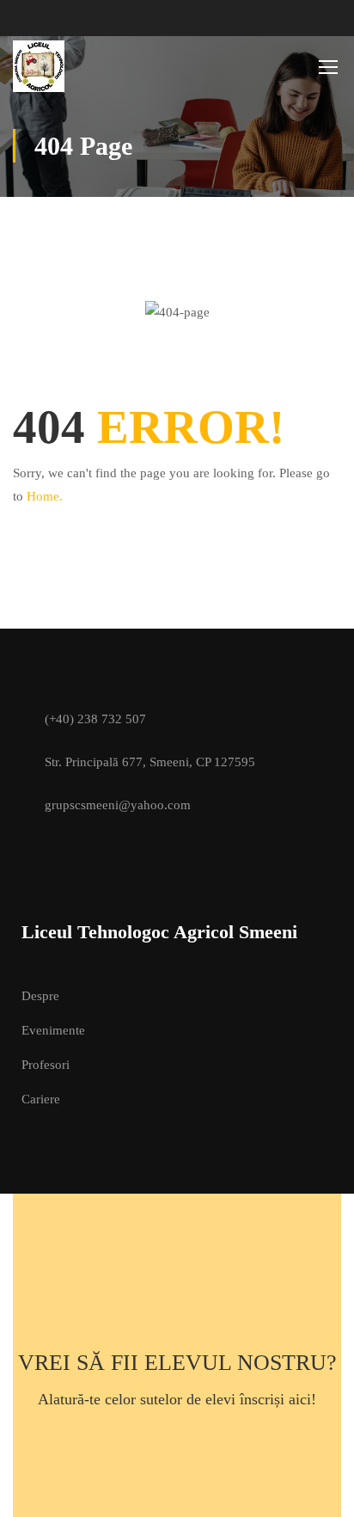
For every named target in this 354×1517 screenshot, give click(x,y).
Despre (40, 996)
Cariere (40, 1099)
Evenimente (53, 1030)
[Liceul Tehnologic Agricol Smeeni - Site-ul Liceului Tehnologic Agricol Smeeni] (69, 66)
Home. (45, 496)
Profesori (45, 1065)
